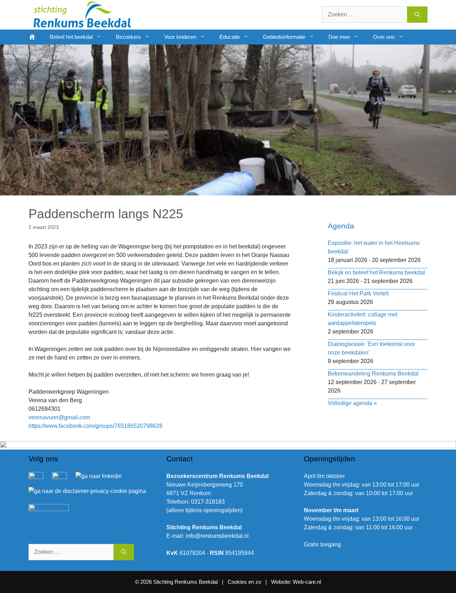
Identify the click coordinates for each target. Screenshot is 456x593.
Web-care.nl (307, 582)
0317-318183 (208, 502)
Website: (281, 582)
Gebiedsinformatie (284, 37)
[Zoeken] (417, 14)
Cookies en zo (245, 582)
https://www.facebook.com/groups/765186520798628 (95, 426)
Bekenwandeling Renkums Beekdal (373, 374)
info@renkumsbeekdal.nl (217, 536)
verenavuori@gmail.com (59, 417)
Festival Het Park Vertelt (358, 293)
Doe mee (339, 37)
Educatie (229, 37)
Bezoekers (128, 37)
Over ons (384, 37)
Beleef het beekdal (71, 37)
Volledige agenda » (352, 403)
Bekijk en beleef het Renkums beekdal (376, 272)
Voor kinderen (180, 37)
